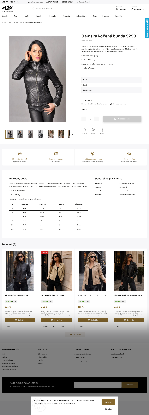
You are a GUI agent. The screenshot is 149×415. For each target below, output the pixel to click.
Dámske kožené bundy (127, 183)
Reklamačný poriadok (9, 369)
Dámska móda (42, 354)
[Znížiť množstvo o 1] (83, 119)
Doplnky (40, 363)
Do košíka (21, 320)
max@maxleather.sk (117, 354)
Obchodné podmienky (9, 363)
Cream (54, 326)
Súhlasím (108, 402)
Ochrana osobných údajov (10, 366)
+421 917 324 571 (80, 357)
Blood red (45, 326)
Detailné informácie (88, 68)
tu (74, 403)
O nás (3, 354)
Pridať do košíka (124, 119)
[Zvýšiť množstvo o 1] (96, 119)
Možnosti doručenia (120, 104)
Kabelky (40, 360)
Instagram (86, 362)
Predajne (5, 357)
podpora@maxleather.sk (82, 354)
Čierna (8, 326)
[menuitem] (6, 16)
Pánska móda (42, 357)
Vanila (81, 326)
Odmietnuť (108, 409)
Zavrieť (138, 137)
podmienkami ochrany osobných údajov (42, 387)
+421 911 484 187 (90, 362)
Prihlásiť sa (130, 385)
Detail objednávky (7, 360)
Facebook (81, 362)
